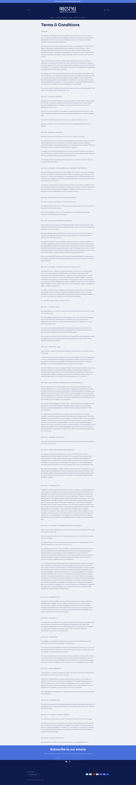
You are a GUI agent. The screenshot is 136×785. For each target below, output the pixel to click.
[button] (28, 9)
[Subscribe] (79, 758)
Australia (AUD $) (33, 774)
